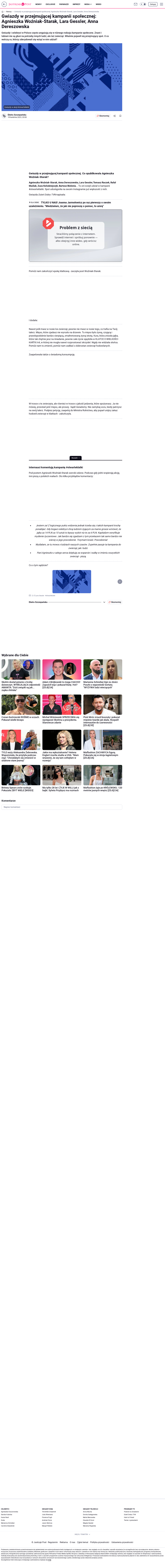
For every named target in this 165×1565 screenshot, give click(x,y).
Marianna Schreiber (8, 1523)
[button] (143, 4)
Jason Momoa (47, 1523)
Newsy (38, 4)
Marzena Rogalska (89, 1526)
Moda (87, 4)
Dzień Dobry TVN (130, 1514)
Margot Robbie (47, 1526)
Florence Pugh (47, 1517)
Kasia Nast (5, 1517)
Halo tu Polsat (129, 1517)
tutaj (49, 1560)
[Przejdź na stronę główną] (4, 6)
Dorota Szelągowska (90, 1514)
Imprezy (76, 4)
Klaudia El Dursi (88, 1520)
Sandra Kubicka (6, 1514)
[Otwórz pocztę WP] (136, 4)
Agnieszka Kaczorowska (9, 1512)
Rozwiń (75, 458)
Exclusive (50, 4)
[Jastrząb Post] (22, 4)
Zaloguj (153, 4)
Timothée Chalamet (49, 1512)
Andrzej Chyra (47, 1520)
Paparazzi (64, 4)
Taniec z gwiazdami (131, 1520)
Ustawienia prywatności (121, 1542)
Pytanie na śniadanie (131, 1512)
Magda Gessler (88, 1523)
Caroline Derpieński (7, 1526)
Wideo (98, 4)
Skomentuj (104, 116)
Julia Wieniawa (47, 1514)
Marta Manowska (89, 1517)
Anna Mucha (87, 1512)
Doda (3, 1520)
